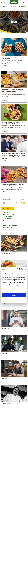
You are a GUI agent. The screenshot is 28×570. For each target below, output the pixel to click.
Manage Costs (7, 221)
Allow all (14, 295)
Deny (14, 299)
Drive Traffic (6, 212)
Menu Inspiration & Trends (10, 225)
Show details (21, 291)
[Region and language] (23, 2)
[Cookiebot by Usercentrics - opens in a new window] (17, 269)
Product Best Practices (9, 227)
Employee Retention (8, 214)
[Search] (4, 2)
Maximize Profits (7, 223)
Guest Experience (7, 216)
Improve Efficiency (8, 218)
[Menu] (1, 2)
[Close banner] (25, 269)
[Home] (1, 11)
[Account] (26, 2)
